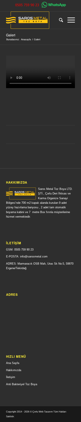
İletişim (10, 377)
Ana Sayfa (12, 363)
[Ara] (59, 20)
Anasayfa (26, 39)
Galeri (10, 34)
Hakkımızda (13, 370)
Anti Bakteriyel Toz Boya (21, 384)
